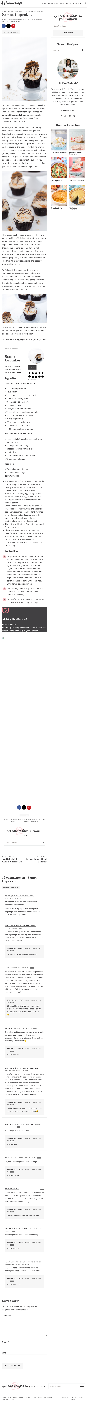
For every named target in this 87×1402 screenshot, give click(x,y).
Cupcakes (28, 11)
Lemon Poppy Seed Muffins (36, 859)
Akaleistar (10, 1158)
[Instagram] (76, 3)
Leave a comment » (31, 821)
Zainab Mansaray (15, 19)
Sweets (19, 11)
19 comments (15, 821)
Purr (73, 1399)
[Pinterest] (78, 3)
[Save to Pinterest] (13, 26)
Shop (62, 3)
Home (44, 3)
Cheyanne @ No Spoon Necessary (21, 1068)
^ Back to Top (7, 1397)
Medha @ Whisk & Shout (17, 1229)
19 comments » (14, 21)
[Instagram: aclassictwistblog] (24, 610)
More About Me (67, 110)
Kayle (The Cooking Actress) (19, 896)
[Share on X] (9, 26)
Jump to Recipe (11, 32)
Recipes (11, 11)
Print (32, 367)
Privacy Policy (49, 1397)
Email (5, 1353)
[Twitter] (81, 3)
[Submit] (82, 50)
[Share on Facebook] (4, 26)
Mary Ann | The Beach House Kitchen (23, 1262)
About (68, 3)
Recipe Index (53, 3)
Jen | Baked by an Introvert (19, 1124)
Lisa (7, 968)
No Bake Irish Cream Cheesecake (12, 859)
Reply (19, 898)
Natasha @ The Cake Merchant (20, 926)
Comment (7, 1316)
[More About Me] (68, 69)
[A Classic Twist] (12, 3)
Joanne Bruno (12, 1189)
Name (5, 1342)
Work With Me (37, 1397)
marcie (8, 1028)
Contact (28, 1397)
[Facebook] (74, 3)
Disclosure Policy (8, 1399)
